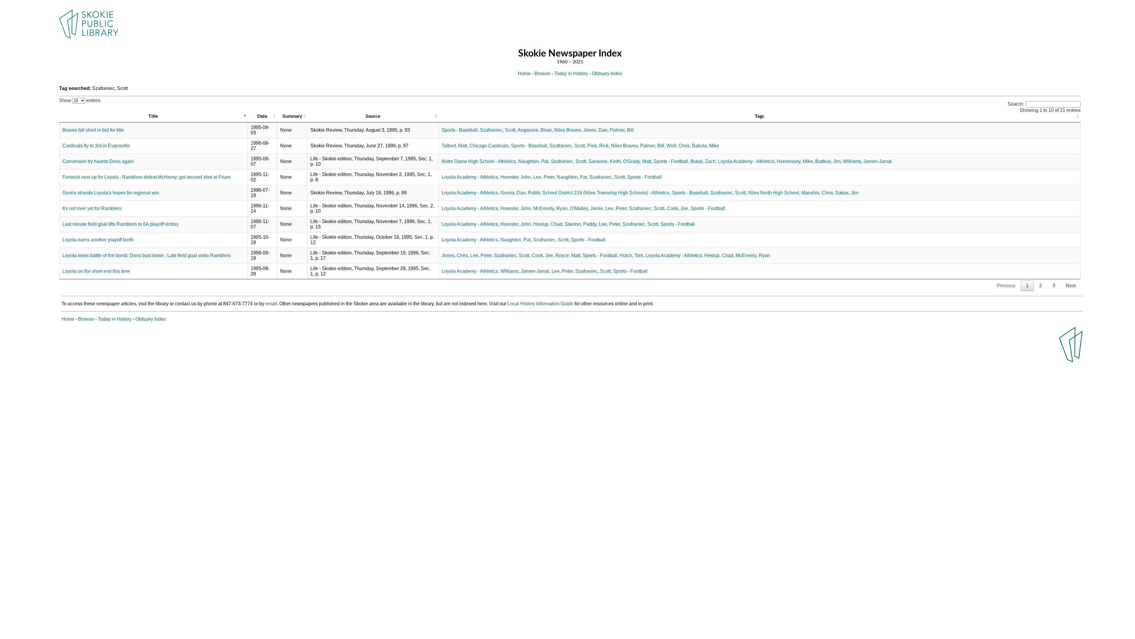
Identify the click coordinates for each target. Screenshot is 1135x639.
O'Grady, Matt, (637, 161)
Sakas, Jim (846, 192)
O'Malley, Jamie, (587, 208)
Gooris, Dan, (513, 192)
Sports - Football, (671, 161)
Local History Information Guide (540, 303)
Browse (542, 73)
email (271, 303)
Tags (759, 116)
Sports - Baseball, (460, 130)
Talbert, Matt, (455, 145)
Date (262, 116)
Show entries (79, 100)
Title (153, 116)
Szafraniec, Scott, (498, 130)
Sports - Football (644, 177)
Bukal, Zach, (703, 161)
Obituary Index (607, 73)
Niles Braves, (568, 130)
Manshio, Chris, (817, 192)
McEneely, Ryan (753, 255)
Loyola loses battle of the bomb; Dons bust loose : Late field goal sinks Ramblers (146, 255)
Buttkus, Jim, (828, 161)
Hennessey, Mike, (795, 161)
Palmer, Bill (622, 130)
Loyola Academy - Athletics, (747, 161)
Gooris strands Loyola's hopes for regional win (110, 192)
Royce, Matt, (568, 255)
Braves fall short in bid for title (93, 130)
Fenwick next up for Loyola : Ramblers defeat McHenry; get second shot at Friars (146, 177)
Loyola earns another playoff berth (98, 239)
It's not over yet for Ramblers (91, 208)
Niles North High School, (774, 192)
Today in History (571, 73)
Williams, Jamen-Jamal (867, 161)
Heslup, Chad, (548, 224)
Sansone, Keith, (605, 161)
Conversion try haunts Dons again (98, 161)
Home (524, 73)
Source (373, 116)
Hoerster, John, (516, 177)
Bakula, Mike (705, 145)
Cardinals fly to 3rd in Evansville (96, 145)
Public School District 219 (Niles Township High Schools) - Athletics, (599, 192)
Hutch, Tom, (632, 255)
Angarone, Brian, (535, 130)
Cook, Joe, (678, 208)
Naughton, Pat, (533, 161)
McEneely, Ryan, (551, 208)
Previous (1006, 285)
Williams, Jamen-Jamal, (525, 271)
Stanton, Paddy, (581, 224)
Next (1071, 285)
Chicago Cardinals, (489, 145)
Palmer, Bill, (652, 145)
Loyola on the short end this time (96, 271)
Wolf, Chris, (679, 145)
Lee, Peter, (544, 177)
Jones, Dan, (596, 130)
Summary (292, 116)
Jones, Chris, (455, 255)
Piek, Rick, (598, 145)
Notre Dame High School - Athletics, (479, 161)
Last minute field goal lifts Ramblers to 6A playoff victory (120, 224)
